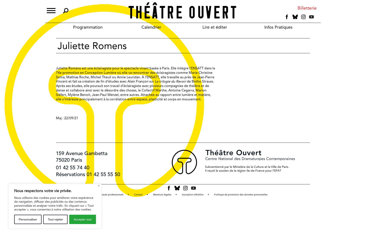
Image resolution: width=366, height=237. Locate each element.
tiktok (317, 17)
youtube (311, 16)
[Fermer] (99, 186)
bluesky (295, 17)
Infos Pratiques (278, 27)
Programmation (88, 27)
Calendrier (151, 27)
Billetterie (307, 8)
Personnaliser (28, 219)
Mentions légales (162, 194)
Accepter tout (83, 219)
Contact (138, 194)
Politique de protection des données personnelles (241, 194)
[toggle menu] (51, 10)
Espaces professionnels (111, 194)
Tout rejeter (55, 219)
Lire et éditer (214, 27)
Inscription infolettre (193, 194)
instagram (303, 17)
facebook (287, 17)
